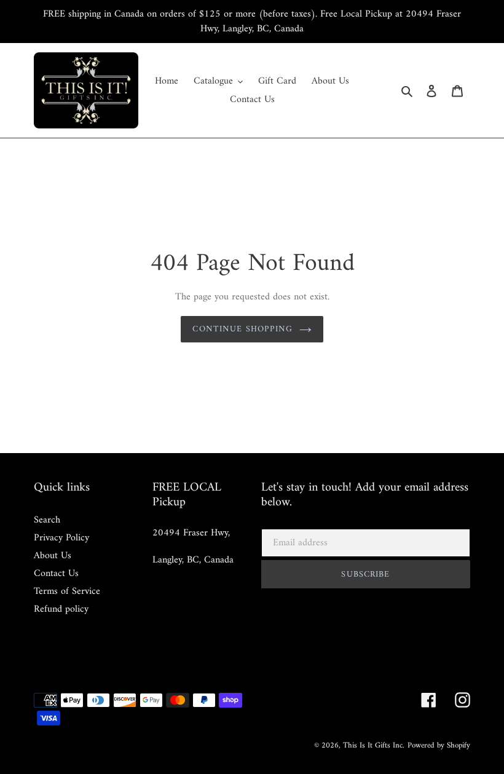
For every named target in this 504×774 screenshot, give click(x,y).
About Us (52, 555)
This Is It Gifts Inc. (373, 745)
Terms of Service (67, 591)
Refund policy (61, 609)
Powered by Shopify (439, 745)
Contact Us (56, 573)
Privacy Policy (61, 538)
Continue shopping (242, 329)
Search (47, 520)
